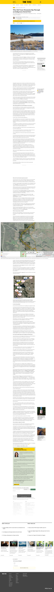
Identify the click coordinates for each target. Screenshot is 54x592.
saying (26, 62)
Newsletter (10, 576)
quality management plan (28, 204)
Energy (19, 7)
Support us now (16, 484)
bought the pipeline (23, 190)
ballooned (25, 195)
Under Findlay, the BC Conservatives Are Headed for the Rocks (14, 528)
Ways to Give (10, 584)
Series (17, 581)
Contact (10, 578)
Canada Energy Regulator (23, 101)
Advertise (10, 580)
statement (21, 262)
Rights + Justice (23, 7)
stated (21, 98)
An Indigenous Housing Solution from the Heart (12, 531)
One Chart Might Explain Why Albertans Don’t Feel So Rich (39, 531)
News (14, 7)
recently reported (24, 209)
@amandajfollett (20, 18)
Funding (10, 579)
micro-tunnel (17, 269)
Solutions (17, 579)
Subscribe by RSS (25, 576)
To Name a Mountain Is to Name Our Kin (11, 535)
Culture (17, 577)
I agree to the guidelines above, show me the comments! (24, 495)
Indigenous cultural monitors (29, 370)
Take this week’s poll (24, 567)
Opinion (17, 580)
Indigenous (16, 7)
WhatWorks (17, 582)
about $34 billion (15, 196)
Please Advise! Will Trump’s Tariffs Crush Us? (37, 527)
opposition (28, 191)
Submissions (10, 583)
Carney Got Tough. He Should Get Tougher (37, 535)
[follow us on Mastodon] (17, 23)
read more (39, 419)
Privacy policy (14, 490)
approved (23, 272)
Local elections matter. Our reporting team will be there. (20, 449)
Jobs (9, 581)
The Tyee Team (11, 577)
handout (28, 371)
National (17, 578)
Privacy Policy (11, 582)
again (22, 194)
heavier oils (16, 184)
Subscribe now (33, 489)
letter (21, 375)
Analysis (17, 576)
